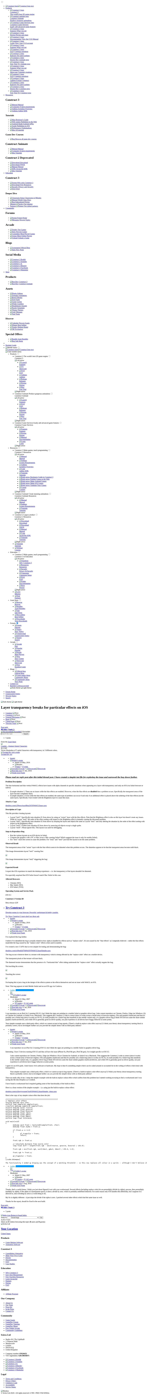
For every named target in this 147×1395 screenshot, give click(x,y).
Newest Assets (24, 323)
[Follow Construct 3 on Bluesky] (18, 266)
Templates (21, 308)
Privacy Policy (11, 1381)
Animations (22, 295)
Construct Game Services (37, 423)
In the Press (10, 1309)
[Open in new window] (6, 855)
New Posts (20, 250)
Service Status (11, 1387)
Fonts (17, 300)
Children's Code (11, 1383)
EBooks (19, 298)
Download (24, 163)
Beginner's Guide (21, 120)
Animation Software (13, 1245)
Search (8, 698)
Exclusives (19, 329)
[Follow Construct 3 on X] (16, 264)
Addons (20, 293)
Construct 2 (25, 515)
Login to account (23, 686)
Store (7, 272)
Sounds (24, 306)
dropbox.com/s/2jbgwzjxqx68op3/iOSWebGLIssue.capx (26, 806)
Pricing (8, 1258)
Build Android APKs (26, 124)
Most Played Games (27, 234)
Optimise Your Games (38, 485)
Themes (20, 310)
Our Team (9, 1305)
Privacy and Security (25, 187)
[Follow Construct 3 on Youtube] (18, 262)
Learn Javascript (11, 1279)
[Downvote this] (35, 769)
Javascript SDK (22, 169)
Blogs (12, 669)
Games (19, 302)
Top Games (21, 230)
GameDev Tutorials (13, 1324)
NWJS (22, 165)
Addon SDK (22, 111)
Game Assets (10, 1320)
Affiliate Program (12, 1294)
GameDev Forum (12, 1322)
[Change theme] (20, 688)
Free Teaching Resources (15, 1277)
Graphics (20, 304)
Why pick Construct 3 (25, 183)
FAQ (18, 189)
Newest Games (21, 232)
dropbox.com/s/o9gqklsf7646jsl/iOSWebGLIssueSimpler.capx (28, 951)
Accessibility (10, 1385)
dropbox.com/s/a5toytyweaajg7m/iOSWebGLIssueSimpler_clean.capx (31, 1091)
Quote (22, 773)
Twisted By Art (6, 754)
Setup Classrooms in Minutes (30, 198)
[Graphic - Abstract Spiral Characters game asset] (2, 744)
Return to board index (18, 1215)
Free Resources (25, 185)
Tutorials (18, 153)
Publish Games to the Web (39, 479)
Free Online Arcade (13, 1328)
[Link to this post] (16, 771)
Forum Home (22, 218)
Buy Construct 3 (21, 282)
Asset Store (14, 600)
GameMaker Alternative (14, 1254)
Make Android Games (38, 481)
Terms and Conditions (13, 1379)
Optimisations (26, 128)
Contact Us (14, 684)
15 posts (25, 767)
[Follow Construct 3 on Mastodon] (19, 270)
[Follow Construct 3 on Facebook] (19, 268)
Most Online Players (24, 236)
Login (14, 345)
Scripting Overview (25, 109)
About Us (9, 1303)
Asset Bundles (22, 339)
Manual (20, 105)
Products (9, 8)
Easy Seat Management (14, 1275)
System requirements (27, 107)
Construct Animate (33, 394)
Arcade (13, 642)
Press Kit (9, 1307)
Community (10, 208)
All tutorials (19, 130)
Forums (13, 623)
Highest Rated (22, 327)
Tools (17, 314)
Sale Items (19, 341)
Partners (8, 1281)
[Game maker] (20, 350)
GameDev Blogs (12, 1326)
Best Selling (21, 325)
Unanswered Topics (13, 694)
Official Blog (25, 248)
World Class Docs (24, 200)
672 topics (18, 1003)
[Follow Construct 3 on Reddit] (18, 260)
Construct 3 (31, 356)
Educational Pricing (22, 202)
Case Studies (10, 1264)
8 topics (17, 767)
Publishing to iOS (23, 126)
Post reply (4, 727)
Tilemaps (18, 312)
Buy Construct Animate (24, 284)
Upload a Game (23, 238)
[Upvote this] (17, 769)
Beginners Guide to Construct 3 (41, 477)
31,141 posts (28, 1003)
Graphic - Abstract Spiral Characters (14, 746)
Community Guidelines (14, 1330)
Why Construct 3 (12, 1273)
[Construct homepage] (20, 6)
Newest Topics (24, 220)
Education (9, 173)
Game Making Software (14, 1242)
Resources (9, 95)
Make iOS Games (36, 483)
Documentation (11, 1260)
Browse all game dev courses (26, 139)
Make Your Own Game (14, 1256)
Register (9, 345)
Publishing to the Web (28, 122)
